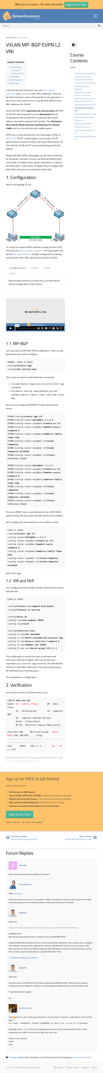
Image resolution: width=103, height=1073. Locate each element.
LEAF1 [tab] (47, 268)
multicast (24, 93)
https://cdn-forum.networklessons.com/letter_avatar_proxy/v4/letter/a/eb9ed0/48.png (43, 927)
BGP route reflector (21, 254)
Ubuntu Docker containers (31, 250)
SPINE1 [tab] (35, 268)
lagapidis (23, 912)
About (94, 1067)
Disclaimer (58, 1067)
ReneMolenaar (25, 884)
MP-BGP (16, 70)
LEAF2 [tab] (12, 273)
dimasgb (22, 865)
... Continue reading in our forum (23, 958)
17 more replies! (17, 1057)
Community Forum (82, 1057)
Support (85, 1067)
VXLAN (25, 37)
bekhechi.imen (25, 1008)
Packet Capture (16, 80)
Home (18, 37)
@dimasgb (17, 893)
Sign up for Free (19, 814)
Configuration (15, 67)
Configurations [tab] (17, 268)
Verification (14, 76)
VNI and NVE (18, 73)
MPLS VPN (11, 138)
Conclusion (14, 83)
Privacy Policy (72, 1067)
